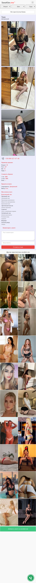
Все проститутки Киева (18, 12)
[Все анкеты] (8, 2)
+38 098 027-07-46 (12, 158)
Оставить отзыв (18, 247)
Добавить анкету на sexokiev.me (18, 529)
